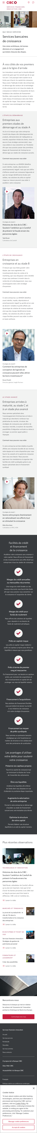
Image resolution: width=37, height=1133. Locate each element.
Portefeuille (6, 1042)
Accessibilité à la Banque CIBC (13, 1070)
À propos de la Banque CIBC (12, 1061)
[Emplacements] (28, 2)
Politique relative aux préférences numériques (16, 1083)
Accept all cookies (18, 1127)
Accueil (5, 1034)
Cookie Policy (20, 1103)
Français (5, 1079)
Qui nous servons (8, 1038)
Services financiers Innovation (13, 1030)
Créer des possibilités (10, 962)
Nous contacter (7, 1052)
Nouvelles (5, 1045)
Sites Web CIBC (8, 1066)
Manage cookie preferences (18, 1121)
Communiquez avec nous (18, 1017)
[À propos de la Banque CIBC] (12, 2)
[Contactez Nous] (33, 2)
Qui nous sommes (8, 1049)
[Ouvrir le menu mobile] (4, 2)
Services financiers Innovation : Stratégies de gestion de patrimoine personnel (13, 941)
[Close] (33, 1088)
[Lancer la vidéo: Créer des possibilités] (30, 958)
